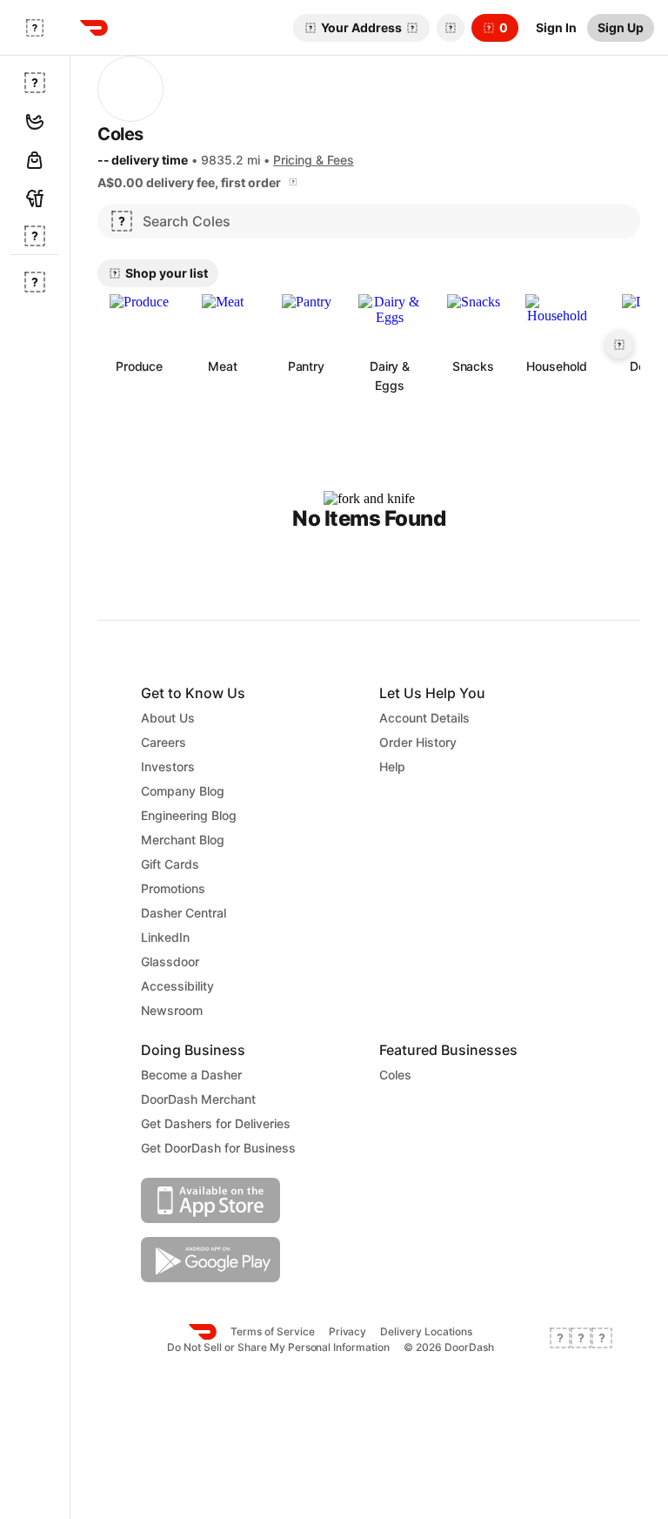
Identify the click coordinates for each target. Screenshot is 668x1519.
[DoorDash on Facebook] (560, 1339)
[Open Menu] (34, 27)
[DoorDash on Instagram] (601, 1339)
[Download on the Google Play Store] (249, 1259)
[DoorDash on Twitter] (581, 1339)
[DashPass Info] (293, 182)
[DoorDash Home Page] (94, 28)
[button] (447, 28)
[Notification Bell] (450, 28)
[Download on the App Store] (249, 1200)
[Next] (619, 345)
